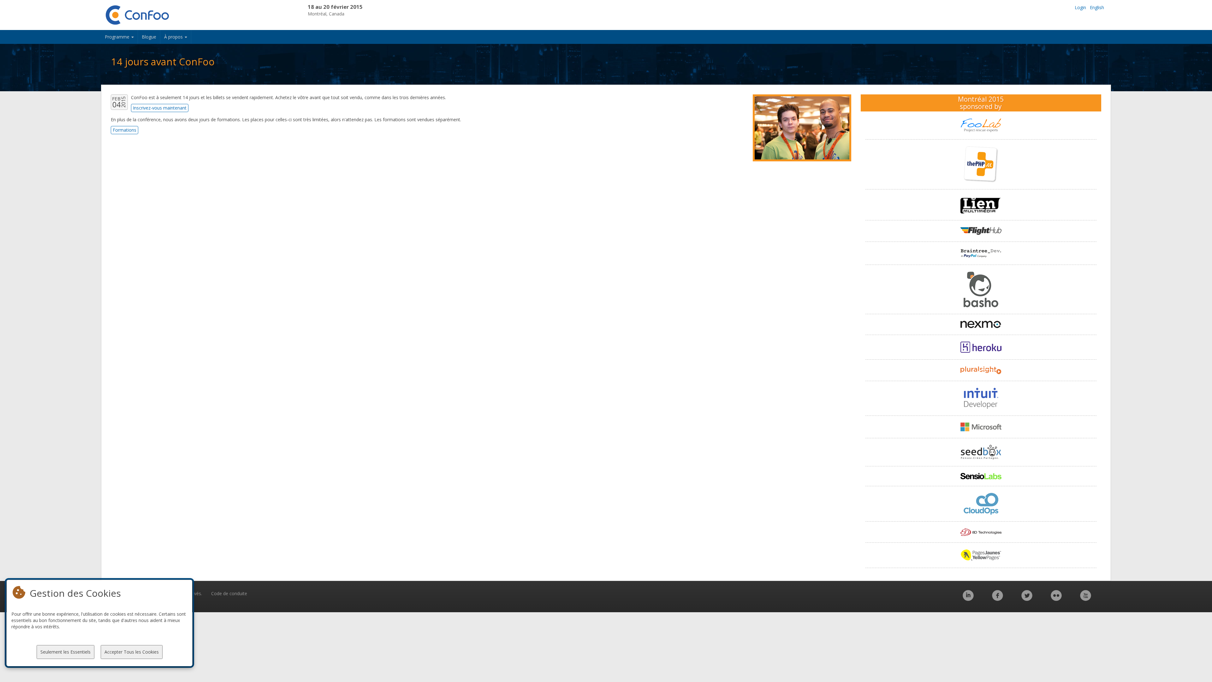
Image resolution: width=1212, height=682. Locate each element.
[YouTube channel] (1086, 599)
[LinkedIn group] (968, 599)
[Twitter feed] (1027, 599)
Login (1080, 7)
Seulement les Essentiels (65, 652)
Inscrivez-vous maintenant (160, 108)
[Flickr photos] (1056, 599)
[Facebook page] (997, 599)
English (1097, 7)
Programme (118, 37)
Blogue (149, 37)
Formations (124, 130)
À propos (174, 37)
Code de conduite (229, 593)
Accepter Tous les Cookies (131, 652)
